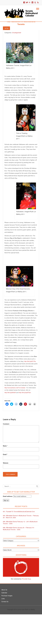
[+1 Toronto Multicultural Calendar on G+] (30, 3)
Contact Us (4, 601)
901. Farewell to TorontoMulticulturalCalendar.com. (19, 511)
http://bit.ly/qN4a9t (10, 392)
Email (5, 454)
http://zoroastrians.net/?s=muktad (15, 387)
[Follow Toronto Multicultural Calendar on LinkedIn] (32, 3)
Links (3, 599)
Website (5, 463)
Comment (6, 424)
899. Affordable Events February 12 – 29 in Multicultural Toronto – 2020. (20, 522)
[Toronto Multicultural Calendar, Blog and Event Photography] (21, 13)
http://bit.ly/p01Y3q (30, 361)
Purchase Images (6, 596)
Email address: (8, 496)
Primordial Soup (26, 579)
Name (5, 446)
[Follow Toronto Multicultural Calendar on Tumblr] (35, 3)
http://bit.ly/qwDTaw (25, 392)
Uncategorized (16, 33)
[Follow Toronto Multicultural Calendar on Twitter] (27, 3)
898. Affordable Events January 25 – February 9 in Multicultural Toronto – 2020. (18, 528)
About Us (4, 590)
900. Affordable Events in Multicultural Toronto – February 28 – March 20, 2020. (21, 516)
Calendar (4, 593)
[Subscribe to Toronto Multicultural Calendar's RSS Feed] (38, 3)
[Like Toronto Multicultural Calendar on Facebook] (24, 3)
